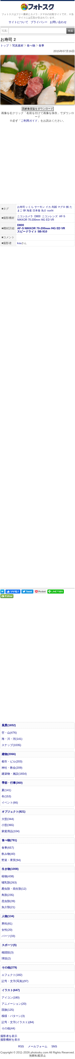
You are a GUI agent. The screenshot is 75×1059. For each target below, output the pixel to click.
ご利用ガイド (29, 120)
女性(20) (7, 929)
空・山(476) (9, 732)
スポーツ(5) (9, 945)
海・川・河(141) (12, 738)
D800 (37, 216)
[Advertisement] (37, 164)
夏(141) (6, 790)
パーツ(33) (8, 936)
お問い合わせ (58, 22)
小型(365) (8, 825)
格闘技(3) (8, 952)
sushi (50, 210)
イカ (48, 206)
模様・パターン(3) (13, 1016)
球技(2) (6, 958)
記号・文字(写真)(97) (15, 981)
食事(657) (8, 847)
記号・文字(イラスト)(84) (18, 1022)
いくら (30, 206)
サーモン (39, 206)
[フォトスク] (37, 9)
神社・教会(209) (12, 767)
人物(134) (8, 916)
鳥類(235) (8, 894)
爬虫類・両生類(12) (14, 888)
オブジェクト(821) (13, 811)
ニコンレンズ (50, 216)
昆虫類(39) (8, 901)
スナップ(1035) (11, 745)
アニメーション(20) (14, 1003)
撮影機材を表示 (10, 1039)
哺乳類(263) (9, 882)
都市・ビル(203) (12, 761)
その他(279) (9, 967)
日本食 (36, 210)
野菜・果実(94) (11, 860)
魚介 (43, 210)
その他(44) (8, 1028)
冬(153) (6, 796)
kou (19, 243)
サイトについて (18, 22)
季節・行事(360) (12, 782)
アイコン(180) (11, 997)
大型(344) (8, 819)
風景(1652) (9, 725)
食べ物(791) (9, 840)
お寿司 (21, 206)
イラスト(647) (11, 990)
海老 (29, 210)
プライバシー (39, 22)
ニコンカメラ (25, 216)
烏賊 (54, 206)
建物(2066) (9, 754)
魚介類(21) (8, 907)
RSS (21, 1046)
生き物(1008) (10, 868)
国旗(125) (8, 1009)
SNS (54, 1046)
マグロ (61, 206)
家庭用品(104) (11, 831)
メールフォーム (37, 1046)
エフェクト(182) (12, 974)
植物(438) (8, 876)
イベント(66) (10, 802)
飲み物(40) (8, 853)
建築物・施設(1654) (14, 773)
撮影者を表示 (8, 1036)
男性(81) (7, 923)
